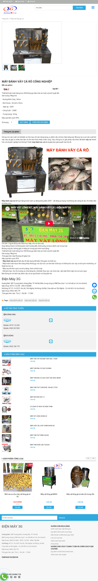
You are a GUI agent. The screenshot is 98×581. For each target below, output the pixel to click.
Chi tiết (17, 507)
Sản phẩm (9, 1)
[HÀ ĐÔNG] (51, 341)
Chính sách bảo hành (58, 541)
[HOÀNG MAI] (51, 320)
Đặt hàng (24, 122)
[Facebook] (94, 285)
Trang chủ (5, 19)
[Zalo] (94, 291)
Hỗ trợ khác (55, 544)
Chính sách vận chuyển (58, 554)
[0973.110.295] (94, 297)
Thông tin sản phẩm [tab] (11, 132)
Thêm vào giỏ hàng (40, 122)
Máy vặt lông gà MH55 (49, 494)
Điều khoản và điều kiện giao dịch (62, 535)
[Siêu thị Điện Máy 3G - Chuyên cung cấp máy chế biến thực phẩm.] (16, 10)
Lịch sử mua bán (56, 538)
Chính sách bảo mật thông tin (61, 529)
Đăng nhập (20, 1)
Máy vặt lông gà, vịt (17, 19)
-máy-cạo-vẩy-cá (30, 300)
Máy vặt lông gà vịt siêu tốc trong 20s (80, 494)
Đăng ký (32, 1)
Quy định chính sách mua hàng (61, 532)
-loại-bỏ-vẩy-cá (43, 300)
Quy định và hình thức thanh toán (62, 551)
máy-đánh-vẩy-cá (15, 300)
